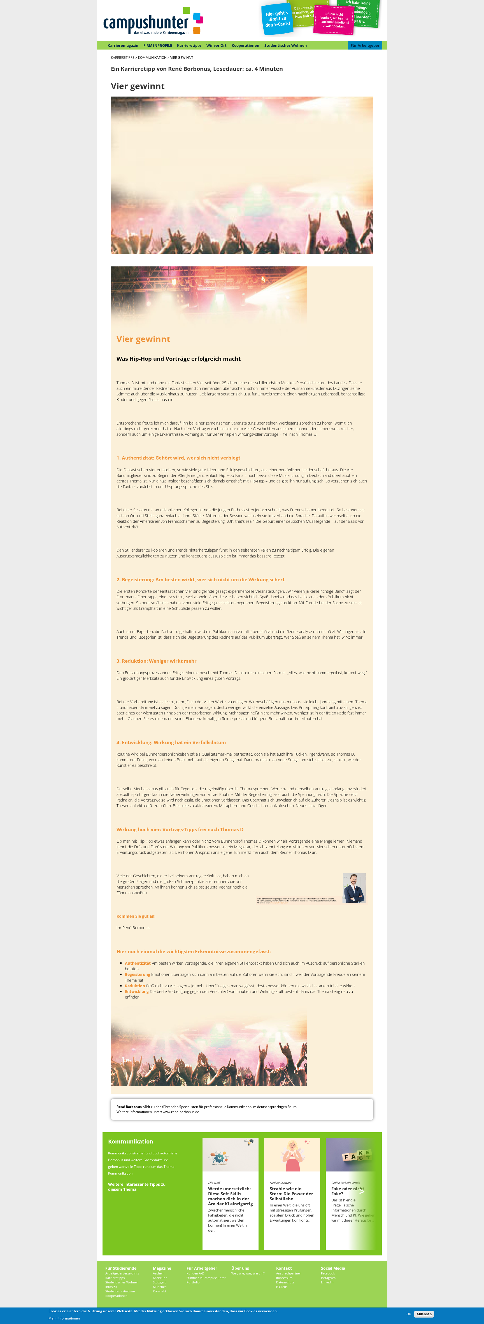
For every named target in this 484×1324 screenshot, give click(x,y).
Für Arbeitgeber (365, 45)
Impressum (284, 1278)
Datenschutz (285, 1282)
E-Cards (281, 1287)
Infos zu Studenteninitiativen (120, 1289)
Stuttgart (159, 1282)
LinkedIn (327, 1282)
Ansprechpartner (288, 1273)
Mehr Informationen (64, 1318)
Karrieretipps (189, 45)
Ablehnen (424, 1314)
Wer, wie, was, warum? (248, 1273)
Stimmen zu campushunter (206, 1278)
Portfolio (193, 1282)
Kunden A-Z (195, 1273)
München (160, 1287)
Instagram (328, 1278)
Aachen (158, 1273)
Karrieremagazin (123, 45)
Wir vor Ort (216, 45)
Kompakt (159, 1291)
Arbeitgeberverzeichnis (122, 1273)
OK (408, 1314)
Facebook (328, 1273)
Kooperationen (245, 45)
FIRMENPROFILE (157, 45)
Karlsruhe (160, 1278)
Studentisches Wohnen (285, 45)
